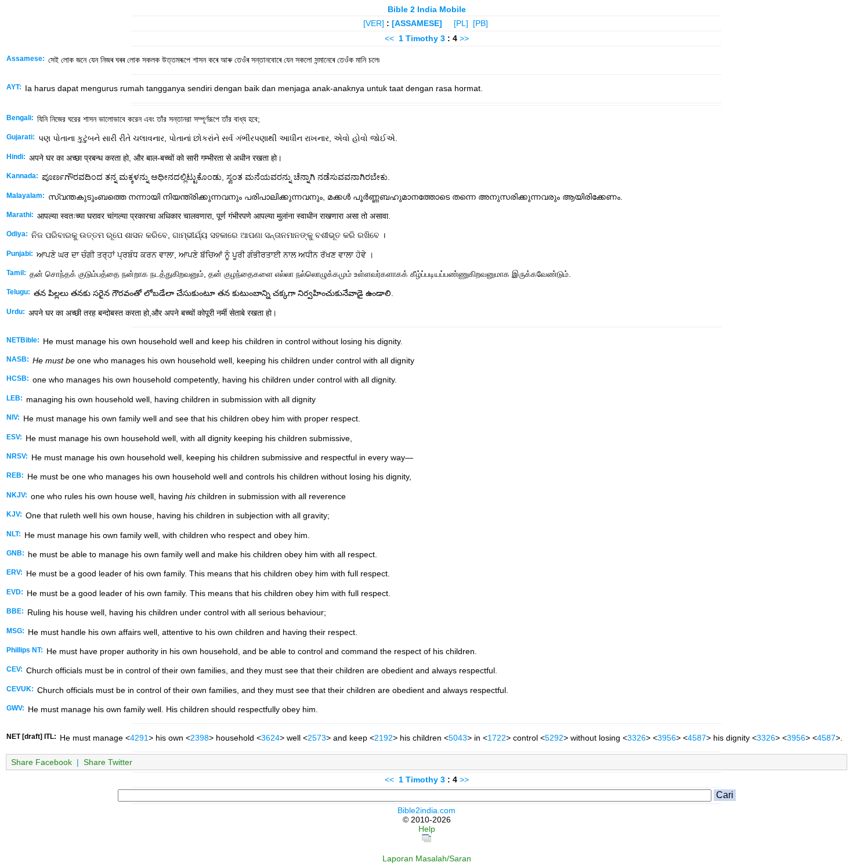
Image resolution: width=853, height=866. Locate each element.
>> (464, 38)
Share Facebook (41, 762)
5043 (458, 737)
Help (426, 828)
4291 (139, 737)
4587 (697, 737)
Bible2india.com (426, 810)
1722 (496, 737)
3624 (270, 737)
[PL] (461, 23)
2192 (383, 737)
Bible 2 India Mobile (427, 9)
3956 (666, 737)
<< (389, 38)
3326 (636, 737)
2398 (199, 737)
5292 (554, 737)
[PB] (480, 23)
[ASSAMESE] (417, 23)
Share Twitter (108, 762)
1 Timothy (418, 38)
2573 (317, 737)
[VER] (373, 23)
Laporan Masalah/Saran (426, 858)
